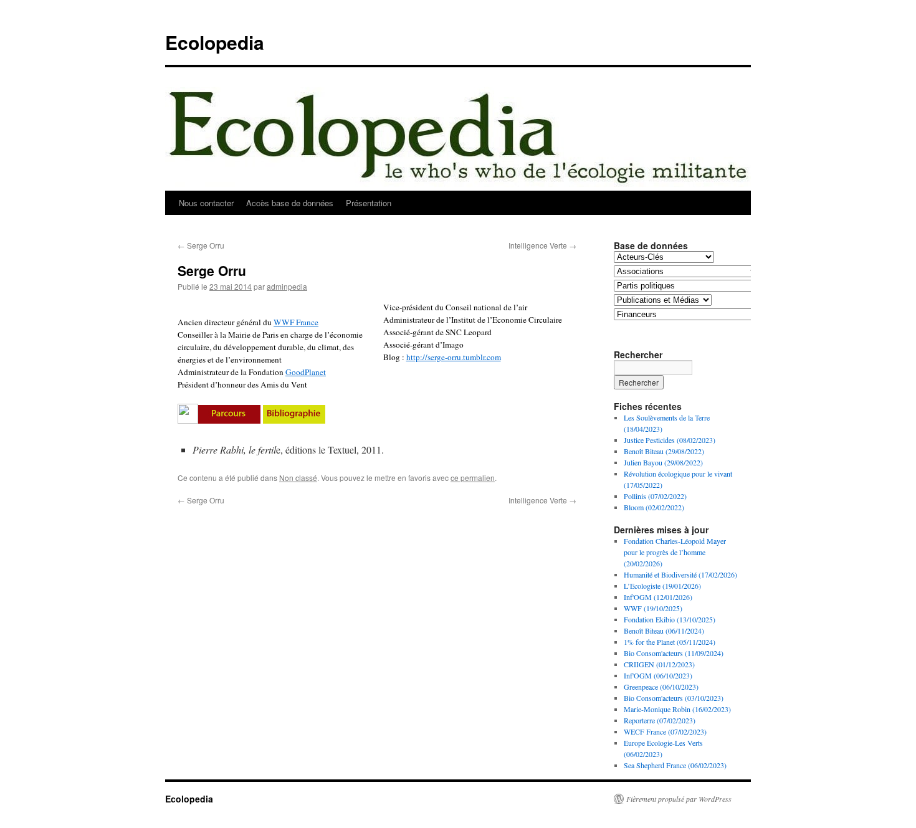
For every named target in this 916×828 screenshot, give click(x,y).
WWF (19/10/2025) (653, 608)
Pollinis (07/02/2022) (655, 496)
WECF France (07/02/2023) (665, 731)
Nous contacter (206, 203)
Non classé (298, 477)
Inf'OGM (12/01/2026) (658, 597)
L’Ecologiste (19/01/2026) (662, 586)
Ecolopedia (214, 42)
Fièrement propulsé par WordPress (679, 799)
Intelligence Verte (542, 245)
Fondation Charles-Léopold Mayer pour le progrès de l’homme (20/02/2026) (675, 552)
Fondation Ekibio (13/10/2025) (669, 619)
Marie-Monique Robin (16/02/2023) (677, 709)
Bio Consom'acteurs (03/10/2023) (673, 698)
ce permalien (473, 477)
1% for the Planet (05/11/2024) (669, 642)
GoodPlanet (305, 372)
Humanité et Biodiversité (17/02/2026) (680, 574)
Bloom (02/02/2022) (654, 507)
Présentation (368, 203)
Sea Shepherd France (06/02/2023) (675, 765)
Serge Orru (201, 245)
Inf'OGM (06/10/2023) (658, 675)
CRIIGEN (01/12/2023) (659, 664)
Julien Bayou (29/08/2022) (663, 462)
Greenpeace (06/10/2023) (661, 687)
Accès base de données (289, 203)
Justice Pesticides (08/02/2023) (669, 440)
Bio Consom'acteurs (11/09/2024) (673, 653)
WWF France (296, 322)
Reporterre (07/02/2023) (659, 720)
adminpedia (287, 286)
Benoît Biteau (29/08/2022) (664, 451)
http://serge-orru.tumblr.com (453, 357)
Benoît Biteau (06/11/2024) (664, 630)
